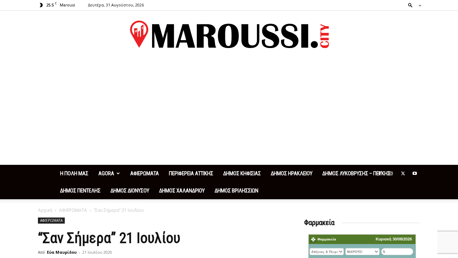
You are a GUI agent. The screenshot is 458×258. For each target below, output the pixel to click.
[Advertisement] (229, 111)
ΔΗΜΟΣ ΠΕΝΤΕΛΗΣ (80, 190)
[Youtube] (414, 173)
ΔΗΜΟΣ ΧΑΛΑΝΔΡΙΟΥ (182, 190)
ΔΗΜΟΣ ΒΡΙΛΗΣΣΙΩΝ (236, 190)
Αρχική (45, 210)
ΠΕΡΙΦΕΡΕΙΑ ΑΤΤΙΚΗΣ (191, 173)
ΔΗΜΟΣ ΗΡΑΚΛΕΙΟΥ (291, 173)
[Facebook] (379, 173)
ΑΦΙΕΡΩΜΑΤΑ (144, 173)
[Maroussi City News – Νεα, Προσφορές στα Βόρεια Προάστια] (229, 34)
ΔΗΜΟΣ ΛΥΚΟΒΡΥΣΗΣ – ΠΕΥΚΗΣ (356, 173)
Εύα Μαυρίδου (62, 252)
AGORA (106, 173)
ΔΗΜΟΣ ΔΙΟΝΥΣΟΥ (130, 190)
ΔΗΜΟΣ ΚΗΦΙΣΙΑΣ (242, 173)
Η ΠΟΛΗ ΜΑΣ (74, 173)
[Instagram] (391, 173)
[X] (403, 173)
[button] (412, 5)
